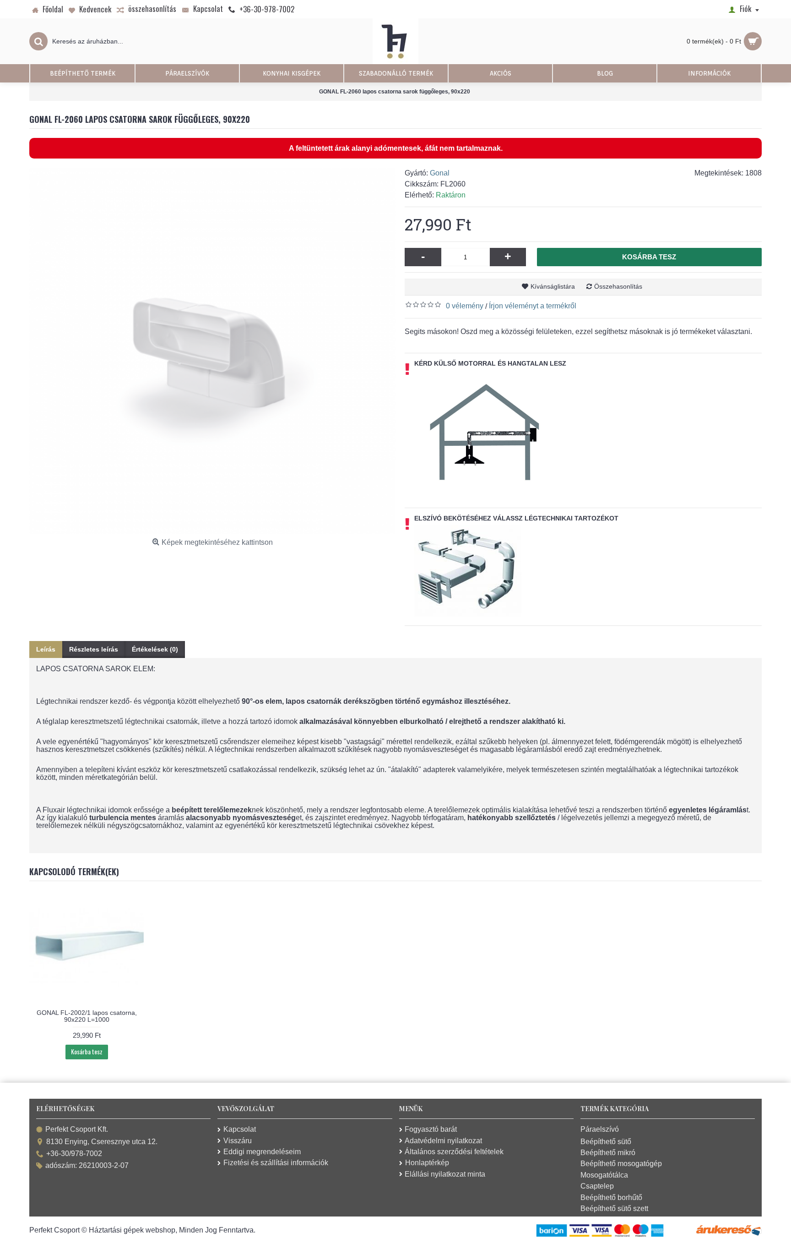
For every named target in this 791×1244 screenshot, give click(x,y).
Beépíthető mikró (607, 1152)
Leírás (45, 649)
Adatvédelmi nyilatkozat (443, 1141)
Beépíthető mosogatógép (621, 1163)
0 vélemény (464, 306)
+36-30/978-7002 (74, 1153)
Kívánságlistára (553, 286)
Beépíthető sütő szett (614, 1208)
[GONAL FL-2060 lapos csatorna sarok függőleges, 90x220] (212, 351)
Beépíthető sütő (605, 1141)
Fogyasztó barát (431, 1129)
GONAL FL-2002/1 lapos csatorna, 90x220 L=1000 (87, 1016)
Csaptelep (597, 1186)
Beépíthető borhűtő (611, 1197)
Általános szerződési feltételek (454, 1152)
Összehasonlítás (618, 286)
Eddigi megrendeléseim (262, 1152)
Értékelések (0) (155, 649)
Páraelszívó (599, 1129)
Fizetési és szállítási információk (275, 1163)
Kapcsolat (239, 1129)
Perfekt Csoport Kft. (76, 1130)
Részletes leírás (93, 649)
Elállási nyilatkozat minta (445, 1174)
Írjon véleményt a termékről (532, 306)
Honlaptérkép (427, 1163)
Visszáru (237, 1141)
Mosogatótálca (604, 1175)
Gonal (440, 173)
